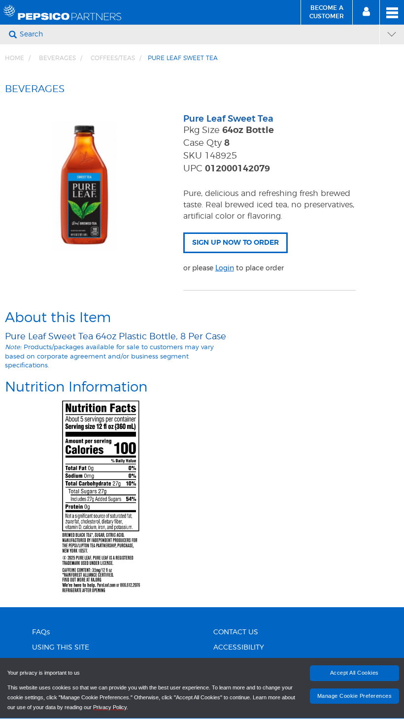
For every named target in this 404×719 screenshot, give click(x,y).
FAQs (41, 632)
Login (224, 267)
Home (14, 58)
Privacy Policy (110, 707)
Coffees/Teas (113, 58)
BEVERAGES (57, 58)
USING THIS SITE (60, 647)
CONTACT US (235, 632)
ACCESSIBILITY (238, 647)
